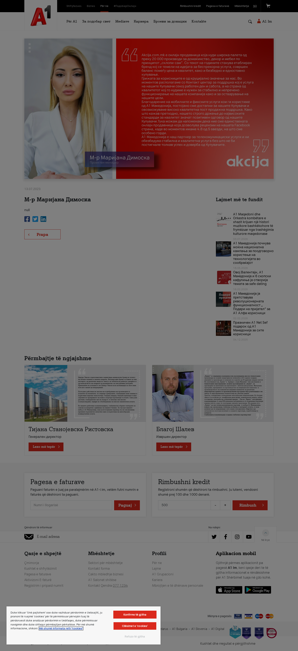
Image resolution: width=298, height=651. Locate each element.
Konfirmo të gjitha (134, 614)
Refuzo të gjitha (135, 636)
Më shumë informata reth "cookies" (61, 628)
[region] (83, 625)
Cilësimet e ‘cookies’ (135, 625)
